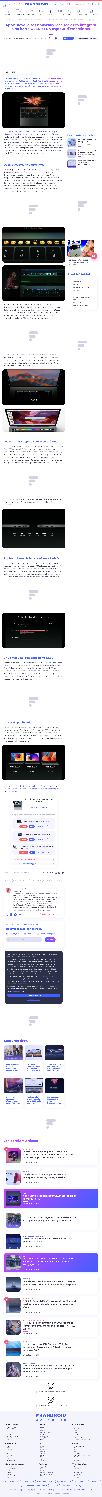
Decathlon (77, 1469)
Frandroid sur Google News (46, 789)
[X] (37, 1420)
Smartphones (11, 1424)
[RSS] (49, 1420)
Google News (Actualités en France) (31, 786)
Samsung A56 (77, 281)
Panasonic (44, 1450)
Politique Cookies (56, 1490)
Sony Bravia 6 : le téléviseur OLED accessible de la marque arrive (49, 1197)
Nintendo (43, 1434)
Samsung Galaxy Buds (82, 1455)
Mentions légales (17, 1490)
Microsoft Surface (80, 1438)
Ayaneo (43, 1429)
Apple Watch (11, 1469)
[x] (7, 914)
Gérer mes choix (33, 1000)
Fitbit (9, 1470)
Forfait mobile (94, 4)
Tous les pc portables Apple (25, 864)
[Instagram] (41, 1420)
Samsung (43, 1453)
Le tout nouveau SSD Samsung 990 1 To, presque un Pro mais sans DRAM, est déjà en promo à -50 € (48, 1347)
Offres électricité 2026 (80, 305)
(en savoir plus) (48, 976)
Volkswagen (11, 1460)
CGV (90, 1490)
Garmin (9, 1472)
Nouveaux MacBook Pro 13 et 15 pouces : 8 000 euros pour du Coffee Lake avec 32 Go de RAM (33, 1068)
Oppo (9, 1434)
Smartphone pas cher (80, 294)
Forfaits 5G (76, 284)
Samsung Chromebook (82, 1440)
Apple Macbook (51, 880)
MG (8, 1453)
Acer (75, 1427)
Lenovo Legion (45, 1431)
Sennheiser (78, 1457)
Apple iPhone (11, 1427)
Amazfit (9, 1467)
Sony (42, 1455)
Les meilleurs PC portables (24, 859)
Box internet (77, 302)
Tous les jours (13, 934)
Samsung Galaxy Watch (15, 1476)
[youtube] (20, 914)
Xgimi (42, 1459)
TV (40, 1443)
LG (41, 1448)
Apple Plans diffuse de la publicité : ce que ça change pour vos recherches (87, 163)
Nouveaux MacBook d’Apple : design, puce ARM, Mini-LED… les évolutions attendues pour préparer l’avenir (13, 1100)
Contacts (42, 1490)
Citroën (9, 1450)
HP (75, 1436)
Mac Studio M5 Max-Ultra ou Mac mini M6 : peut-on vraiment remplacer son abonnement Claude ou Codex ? (87, 142)
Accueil (6, 20)
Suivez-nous (68, 38)
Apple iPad (44, 1467)
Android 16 (95, 1481)
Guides (70, 4)
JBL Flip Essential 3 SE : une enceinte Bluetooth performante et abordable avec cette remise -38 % (50, 1304)
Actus (54, 4)
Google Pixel (11, 1429)
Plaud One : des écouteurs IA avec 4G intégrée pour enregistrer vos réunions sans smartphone (49, 1283)
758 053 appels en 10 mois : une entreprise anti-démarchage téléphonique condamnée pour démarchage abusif (49, 1368)
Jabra (76, 1450)
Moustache (78, 1472)
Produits (35, 880)
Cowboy (77, 1467)
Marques (14, 20)
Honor (76, 1434)
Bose (75, 1448)
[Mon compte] (19, 4)
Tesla (8, 1459)
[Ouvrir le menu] (4, 4)
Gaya (75, 1470)
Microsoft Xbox (45, 1432)
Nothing (77, 1453)
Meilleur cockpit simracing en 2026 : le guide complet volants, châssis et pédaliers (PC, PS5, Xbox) (49, 1325)
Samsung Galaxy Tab (47, 1474)
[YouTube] (53, 1420)
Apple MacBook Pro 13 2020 (39, 801)
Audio (75, 1443)
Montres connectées (14, 1464)
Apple (21, 20)
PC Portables (78, 1424)
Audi (8, 1446)
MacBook (57, 150)
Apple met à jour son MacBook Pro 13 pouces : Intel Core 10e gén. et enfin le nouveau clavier (54, 1068)
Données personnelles (76, 1490)
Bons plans (80, 4)
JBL (75, 1451)
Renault (9, 1457)
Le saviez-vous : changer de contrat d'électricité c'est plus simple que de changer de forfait (50, 1219)
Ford (8, 1451)
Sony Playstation (46, 1438)
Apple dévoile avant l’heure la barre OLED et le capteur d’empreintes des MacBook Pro (34, 1100)
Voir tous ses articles (50, 914)
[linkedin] (15, 914)
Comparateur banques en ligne (33, 1485)
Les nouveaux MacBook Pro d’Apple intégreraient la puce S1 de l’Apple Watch (53, 1100)
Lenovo (76, 1432)
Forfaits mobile (78, 291)
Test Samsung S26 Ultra (71, 1485)
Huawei (9, 1431)
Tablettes (43, 1464)
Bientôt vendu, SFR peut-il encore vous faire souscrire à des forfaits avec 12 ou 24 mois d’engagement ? (48, 1261)
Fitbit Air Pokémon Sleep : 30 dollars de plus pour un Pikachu (48, 1240)
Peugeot (10, 1455)
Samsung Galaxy (12, 1436)
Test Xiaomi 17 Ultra (80, 1481)
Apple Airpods (79, 1446)
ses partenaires (22, 984)
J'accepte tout (35, 995)
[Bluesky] (65, 1420)
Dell (75, 1431)
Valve (42, 1440)
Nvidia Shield (44, 1436)
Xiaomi (9, 1440)
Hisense (43, 1446)
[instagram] (11, 914)
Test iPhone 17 (64, 1481)
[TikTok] (61, 1420)
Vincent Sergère (19, 889)
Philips (42, 1451)
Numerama (11, 791)
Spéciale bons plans (47, 934)
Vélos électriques (80, 1464)
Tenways (77, 1476)
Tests (62, 4)
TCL (41, 1457)
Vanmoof (77, 1478)
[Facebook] (45, 1420)
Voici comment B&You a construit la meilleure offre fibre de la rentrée (12, 1068)
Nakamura (77, 1474)
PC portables (20, 880)
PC (8, 880)
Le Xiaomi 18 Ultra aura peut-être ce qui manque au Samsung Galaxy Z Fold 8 (45, 1176)
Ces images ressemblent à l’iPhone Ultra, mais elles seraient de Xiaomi (87, 152)
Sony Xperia (11, 1438)
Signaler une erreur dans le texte (17, 873)
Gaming (42, 1424)
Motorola (10, 1432)
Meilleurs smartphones (81, 287)
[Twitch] (57, 1420)
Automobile (10, 1443)
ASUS (42, 1427)
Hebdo (29, 934)
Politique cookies (17, 991)
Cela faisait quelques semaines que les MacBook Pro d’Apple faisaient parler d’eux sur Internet (31, 132)
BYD (8, 1448)
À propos (32, 1490)
